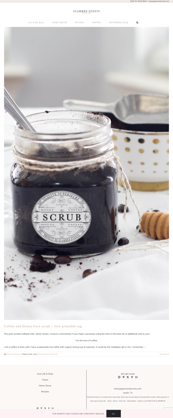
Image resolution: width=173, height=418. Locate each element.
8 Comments (52, 354)
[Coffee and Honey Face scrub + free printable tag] (86, 173)
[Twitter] (45, 408)
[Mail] (52, 408)
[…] (145, 347)
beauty (42, 354)
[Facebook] (49, 408)
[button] (137, 22)
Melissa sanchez (14, 354)
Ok (113, 413)
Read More (164, 354)
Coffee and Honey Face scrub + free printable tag (43, 326)
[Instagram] (37, 408)
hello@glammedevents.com (159, 1)
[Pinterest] (41, 408)
